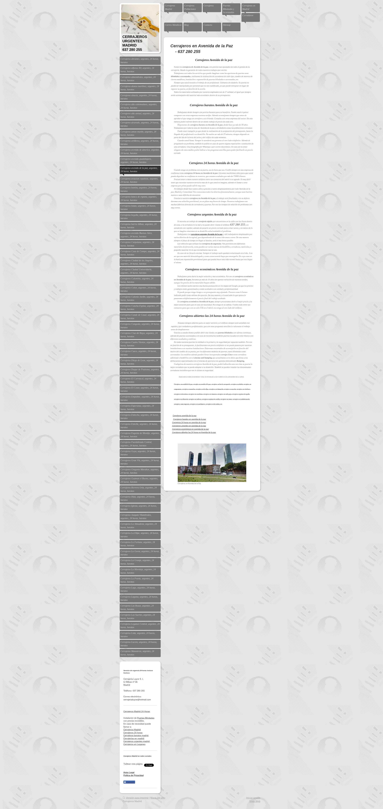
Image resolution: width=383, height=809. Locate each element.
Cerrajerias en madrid (133, 738)
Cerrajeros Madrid (132, 729)
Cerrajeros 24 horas (132, 732)
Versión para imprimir (137, 798)
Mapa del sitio (157, 798)
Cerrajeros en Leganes (134, 744)
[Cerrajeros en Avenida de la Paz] (212, 463)
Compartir (130, 782)
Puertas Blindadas (145, 718)
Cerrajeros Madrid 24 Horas (136, 711)
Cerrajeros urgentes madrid (136, 741)
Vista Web (254, 801)
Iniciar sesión (253, 798)
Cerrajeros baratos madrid (135, 735)
